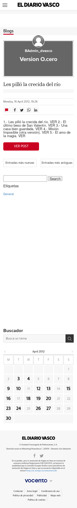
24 (18, 409)
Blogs (8, 31)
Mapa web (55, 495)
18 (28, 399)
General (8, 194)
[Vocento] (38, 480)
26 (38, 409)
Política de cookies (36, 500)
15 (68, 389)
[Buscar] (70, 338)
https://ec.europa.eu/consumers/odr (41, 471)
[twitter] (41, 455)
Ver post (21, 146)
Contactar (18, 491)
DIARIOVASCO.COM (38, 438)
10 (18, 389)
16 (8, 399)
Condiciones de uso (50, 491)
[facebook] (34, 455)
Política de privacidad (23, 495)
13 (49, 389)
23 (8, 409)
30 (8, 418)
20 (48, 399)
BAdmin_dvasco (38, 51)
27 (48, 409)
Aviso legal (32, 491)
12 (38, 389)
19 (38, 399)
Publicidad (42, 495)
